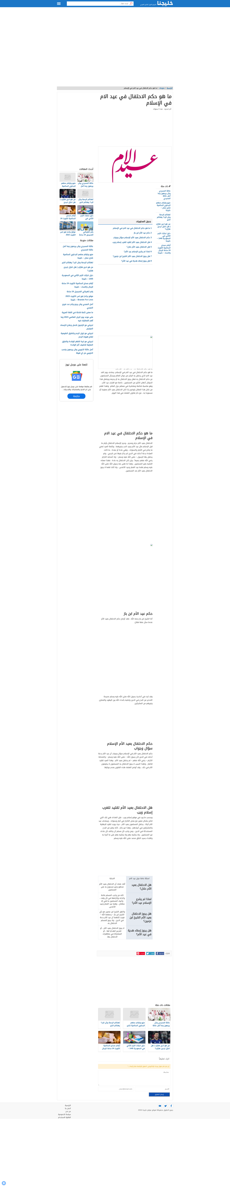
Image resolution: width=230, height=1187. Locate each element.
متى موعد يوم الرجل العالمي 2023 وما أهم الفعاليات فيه (77, 318)
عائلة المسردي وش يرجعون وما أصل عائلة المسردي (164, 194)
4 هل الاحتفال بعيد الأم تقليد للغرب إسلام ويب (132, 242)
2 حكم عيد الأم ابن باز (143, 233)
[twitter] (165, 1106)
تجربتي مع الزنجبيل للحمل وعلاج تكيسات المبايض (76, 327)
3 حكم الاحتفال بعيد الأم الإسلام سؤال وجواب (132, 237)
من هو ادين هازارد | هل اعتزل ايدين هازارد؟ (163, 226)
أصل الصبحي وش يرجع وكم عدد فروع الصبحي (77, 306)
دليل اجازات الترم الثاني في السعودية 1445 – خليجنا (163, 237)
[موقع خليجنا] (165, 3)
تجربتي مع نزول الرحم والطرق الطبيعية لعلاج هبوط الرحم (77, 335)
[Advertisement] (115, 31)
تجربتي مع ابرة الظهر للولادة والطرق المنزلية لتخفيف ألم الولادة (77, 343)
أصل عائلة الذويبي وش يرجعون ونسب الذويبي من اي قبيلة (77, 351)
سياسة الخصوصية (64, 1114)
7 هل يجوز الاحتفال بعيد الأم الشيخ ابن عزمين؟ (132, 256)
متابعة (76, 396)
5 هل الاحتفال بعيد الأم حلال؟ (139, 247)
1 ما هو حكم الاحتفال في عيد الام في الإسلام (132, 228)
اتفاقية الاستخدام (64, 1117)
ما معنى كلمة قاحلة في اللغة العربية (77, 312)
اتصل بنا (68, 1108)
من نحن (68, 1111)
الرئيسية (169, 88)
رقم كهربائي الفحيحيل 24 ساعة (80, 291)
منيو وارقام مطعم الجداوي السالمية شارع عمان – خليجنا (163, 206)
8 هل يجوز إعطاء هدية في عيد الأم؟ (136, 261)
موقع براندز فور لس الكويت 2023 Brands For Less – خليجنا (79, 298)
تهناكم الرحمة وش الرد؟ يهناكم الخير (163, 217)
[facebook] (171, 1106)
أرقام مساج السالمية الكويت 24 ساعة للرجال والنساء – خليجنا (164, 249)
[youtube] (160, 1106)
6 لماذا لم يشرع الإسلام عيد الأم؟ (138, 251)
